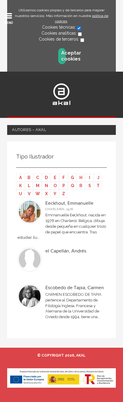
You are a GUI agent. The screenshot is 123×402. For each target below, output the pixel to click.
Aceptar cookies (63, 56)
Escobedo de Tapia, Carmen (74, 288)
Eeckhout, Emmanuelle (69, 203)
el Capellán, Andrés (65, 251)
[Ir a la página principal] (61, 94)
